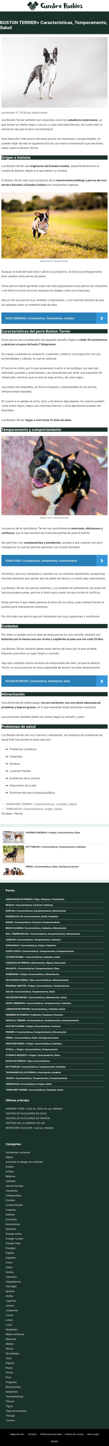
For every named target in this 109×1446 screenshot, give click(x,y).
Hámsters (11, 1276)
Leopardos (12, 1310)
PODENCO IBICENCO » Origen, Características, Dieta (53, 832)
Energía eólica (14, 1233)
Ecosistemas (13, 1224)
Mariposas (11, 1329)
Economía (11, 1219)
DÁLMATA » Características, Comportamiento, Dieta (32, 968)
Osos (8, 1358)
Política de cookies (74, 1434)
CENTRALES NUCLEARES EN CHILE (26, 1113)
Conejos (10, 1200)
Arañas (10, 1166)
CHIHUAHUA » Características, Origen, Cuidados (31, 945)
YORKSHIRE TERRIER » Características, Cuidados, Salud (41, 804)
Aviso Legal (93, 1434)
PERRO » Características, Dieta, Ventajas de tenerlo (52, 866)
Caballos (11, 1181)
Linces (9, 1315)
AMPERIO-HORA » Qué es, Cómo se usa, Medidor (34, 1108)
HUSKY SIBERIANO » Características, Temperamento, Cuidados (38, 1003)
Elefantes (11, 1229)
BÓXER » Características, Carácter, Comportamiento (33, 922)
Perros (18, 813)
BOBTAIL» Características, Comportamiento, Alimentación (36, 910)
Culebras (11, 1209)
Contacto (32, 1434)
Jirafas (9, 1296)
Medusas (11, 1339)
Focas (9, 1262)
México (10, 1343)
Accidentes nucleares (18, 1152)
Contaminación (14, 1205)
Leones (10, 1305)
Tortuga (10, 1415)
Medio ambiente (15, 1334)
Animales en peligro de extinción (24, 1162)
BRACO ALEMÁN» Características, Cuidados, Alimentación (36, 928)
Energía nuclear (14, 1238)
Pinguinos (11, 1382)
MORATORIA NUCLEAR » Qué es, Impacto (29, 1127)
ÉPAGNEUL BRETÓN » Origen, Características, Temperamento (37, 985)
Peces (9, 1367)
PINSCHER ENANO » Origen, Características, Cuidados (34, 1043)
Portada (6, 813)
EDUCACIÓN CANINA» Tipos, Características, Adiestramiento (37, 980)
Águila (9, 1157)
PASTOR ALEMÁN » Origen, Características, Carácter (33, 1026)
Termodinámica (14, 1396)
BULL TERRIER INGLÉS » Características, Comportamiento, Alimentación (43, 933)
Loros (9, 1324)
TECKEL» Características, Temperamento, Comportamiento (36, 1078)
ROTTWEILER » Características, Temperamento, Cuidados (56, 846)
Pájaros (10, 1363)
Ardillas (10, 1171)
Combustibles (13, 1195)
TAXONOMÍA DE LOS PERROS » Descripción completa (33, 1072)
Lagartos (11, 1300)
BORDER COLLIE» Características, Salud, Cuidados (32, 916)
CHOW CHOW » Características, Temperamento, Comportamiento (40, 951)
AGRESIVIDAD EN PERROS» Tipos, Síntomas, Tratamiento (35, 899)
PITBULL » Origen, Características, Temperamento (32, 1049)
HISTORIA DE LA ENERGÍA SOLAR (25, 1123)
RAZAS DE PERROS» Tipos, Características (28, 1061)
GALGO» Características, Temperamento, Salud (30, 991)
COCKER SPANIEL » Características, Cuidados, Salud (33, 957)
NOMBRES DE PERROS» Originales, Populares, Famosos (34, 1014)
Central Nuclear (14, 1186)
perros (85, 286)
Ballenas (10, 1176)
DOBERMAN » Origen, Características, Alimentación (32, 974)
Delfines (10, 1214)
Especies (11, 1257)
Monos (9, 1348)
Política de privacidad (51, 1434)
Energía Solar (13, 1243)
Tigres (9, 1406)
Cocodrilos (12, 1190)
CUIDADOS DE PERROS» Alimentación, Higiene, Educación (36, 962)
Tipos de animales (16, 1411)
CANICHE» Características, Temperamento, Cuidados (33, 939)
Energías (10, 1248)
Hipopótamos (13, 1281)
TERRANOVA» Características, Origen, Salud (34, 809)
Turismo (10, 1420)
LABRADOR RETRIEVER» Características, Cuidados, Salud (35, 1009)
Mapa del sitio (17, 1434)
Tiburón (10, 1401)
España (10, 1252)
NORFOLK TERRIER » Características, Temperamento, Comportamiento (42, 1020)
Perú (8, 1377)
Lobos (9, 1320)
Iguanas (10, 1291)
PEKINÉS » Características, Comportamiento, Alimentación (36, 1032)
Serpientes (12, 1391)
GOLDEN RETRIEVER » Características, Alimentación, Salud (36, 997)
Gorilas (10, 1272)
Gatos (9, 1267)
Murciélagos (12, 1353)
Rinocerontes (13, 1387)
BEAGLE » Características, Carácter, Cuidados (29, 905)
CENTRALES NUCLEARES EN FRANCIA (28, 1118)
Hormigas (11, 1286)
